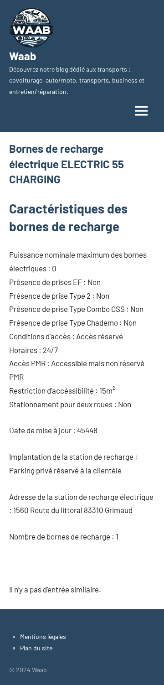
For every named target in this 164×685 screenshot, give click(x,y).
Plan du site (36, 648)
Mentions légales (43, 636)
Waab (22, 55)
